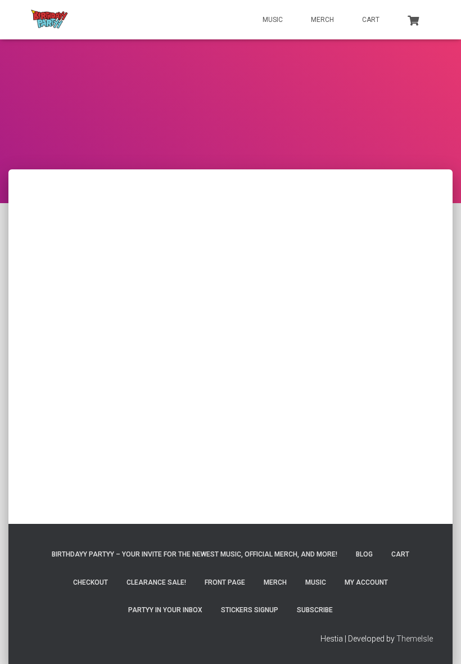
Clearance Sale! (156, 582)
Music (273, 20)
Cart (370, 20)
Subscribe (315, 610)
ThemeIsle (414, 638)
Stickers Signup (249, 610)
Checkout (90, 582)
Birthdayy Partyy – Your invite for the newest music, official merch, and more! (194, 554)
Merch (322, 20)
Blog (364, 554)
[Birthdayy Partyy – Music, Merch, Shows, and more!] (49, 20)
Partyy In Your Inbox (165, 610)
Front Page (225, 582)
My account (366, 582)
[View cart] (413, 19)
